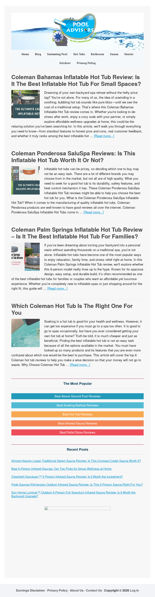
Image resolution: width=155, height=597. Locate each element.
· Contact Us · (94, 590)
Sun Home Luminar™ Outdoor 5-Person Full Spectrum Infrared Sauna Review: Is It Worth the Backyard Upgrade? (73, 494)
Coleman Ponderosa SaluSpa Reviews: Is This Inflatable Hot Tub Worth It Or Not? (73, 156)
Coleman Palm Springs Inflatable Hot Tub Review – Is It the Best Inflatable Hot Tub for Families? (77, 232)
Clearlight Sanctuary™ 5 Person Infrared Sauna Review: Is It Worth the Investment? (67, 476)
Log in (134, 590)
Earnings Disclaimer (30, 590)
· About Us (76, 590)
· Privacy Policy (57, 590)
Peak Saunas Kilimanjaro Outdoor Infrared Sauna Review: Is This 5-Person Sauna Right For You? (77, 484)
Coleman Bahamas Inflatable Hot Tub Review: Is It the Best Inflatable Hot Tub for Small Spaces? (76, 80)
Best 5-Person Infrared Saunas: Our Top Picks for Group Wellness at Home (61, 468)
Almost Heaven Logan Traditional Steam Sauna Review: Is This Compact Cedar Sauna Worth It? (76, 461)
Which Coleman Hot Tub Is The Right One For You (72, 309)
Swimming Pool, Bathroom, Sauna (77, 30)
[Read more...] (104, 135)
